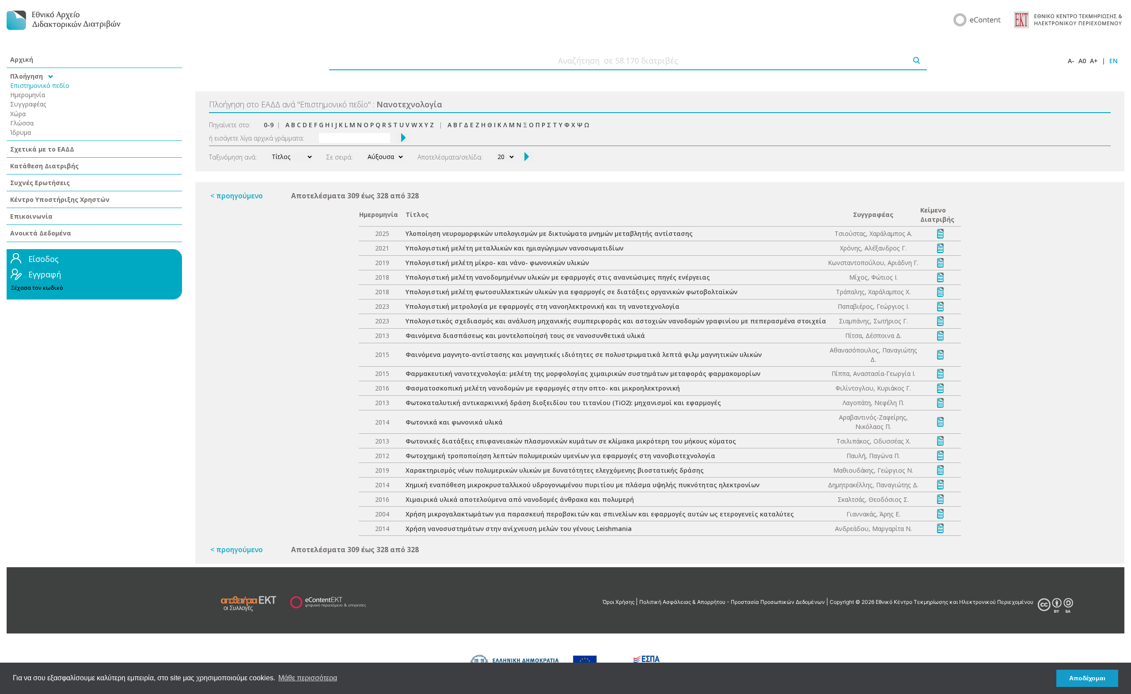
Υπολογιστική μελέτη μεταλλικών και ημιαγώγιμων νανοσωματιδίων (514, 248)
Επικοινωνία (31, 216)
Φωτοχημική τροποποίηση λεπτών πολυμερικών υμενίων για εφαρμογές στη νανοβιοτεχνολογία (560, 455)
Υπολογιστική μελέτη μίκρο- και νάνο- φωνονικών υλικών (497, 262)
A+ (1094, 61)
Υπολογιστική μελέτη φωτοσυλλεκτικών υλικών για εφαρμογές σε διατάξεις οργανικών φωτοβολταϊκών (571, 292)
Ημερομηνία (27, 95)
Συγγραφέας (28, 104)
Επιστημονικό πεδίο (39, 85)
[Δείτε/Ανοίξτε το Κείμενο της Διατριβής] (940, 233)
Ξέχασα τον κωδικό (37, 288)
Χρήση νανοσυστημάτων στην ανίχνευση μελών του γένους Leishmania (519, 528)
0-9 (268, 125)
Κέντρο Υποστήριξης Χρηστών (60, 199)
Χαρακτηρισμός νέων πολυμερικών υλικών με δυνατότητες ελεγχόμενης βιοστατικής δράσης (555, 470)
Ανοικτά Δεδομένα (40, 233)
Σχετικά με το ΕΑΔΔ (42, 149)
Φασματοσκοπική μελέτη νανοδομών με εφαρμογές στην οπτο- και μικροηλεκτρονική (543, 388)
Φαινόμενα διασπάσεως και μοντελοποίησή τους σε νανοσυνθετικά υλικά (525, 335)
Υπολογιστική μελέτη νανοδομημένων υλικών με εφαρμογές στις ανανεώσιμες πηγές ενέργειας (558, 277)
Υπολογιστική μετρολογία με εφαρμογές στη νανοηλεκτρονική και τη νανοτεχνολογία (542, 306)
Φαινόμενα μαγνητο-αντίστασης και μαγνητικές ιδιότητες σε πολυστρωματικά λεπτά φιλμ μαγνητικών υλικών (584, 354)
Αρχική (21, 59)
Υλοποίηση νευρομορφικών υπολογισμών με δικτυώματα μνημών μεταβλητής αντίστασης (549, 233)
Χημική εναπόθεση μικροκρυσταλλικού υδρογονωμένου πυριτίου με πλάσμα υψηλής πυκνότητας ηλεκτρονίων (582, 485)
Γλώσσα (22, 123)
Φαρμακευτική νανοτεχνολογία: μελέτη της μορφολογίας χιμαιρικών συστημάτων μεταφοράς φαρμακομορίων (583, 373)
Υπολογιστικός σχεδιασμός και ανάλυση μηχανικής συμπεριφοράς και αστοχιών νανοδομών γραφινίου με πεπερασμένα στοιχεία (616, 321)
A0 (1082, 61)
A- (1071, 61)
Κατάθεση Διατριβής (44, 166)
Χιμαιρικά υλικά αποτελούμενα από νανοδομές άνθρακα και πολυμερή (520, 499)
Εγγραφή (44, 274)
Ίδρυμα (20, 132)
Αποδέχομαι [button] (1087, 678)
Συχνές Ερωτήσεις (40, 182)
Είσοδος (43, 259)
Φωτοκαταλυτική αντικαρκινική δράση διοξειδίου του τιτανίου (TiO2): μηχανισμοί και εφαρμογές (563, 402)
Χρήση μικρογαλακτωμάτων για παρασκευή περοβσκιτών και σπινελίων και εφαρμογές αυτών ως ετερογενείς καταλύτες (600, 514)
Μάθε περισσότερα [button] (307, 678)
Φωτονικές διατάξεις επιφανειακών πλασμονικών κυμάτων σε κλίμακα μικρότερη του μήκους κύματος (571, 441)
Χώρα (18, 114)
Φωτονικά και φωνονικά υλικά (454, 422)
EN (1113, 61)
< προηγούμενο (236, 196)
